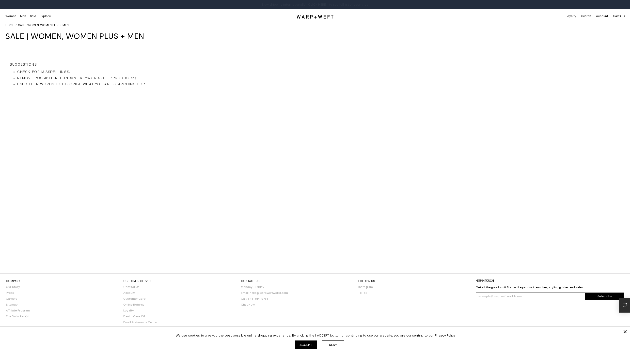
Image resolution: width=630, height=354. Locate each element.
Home (9, 25)
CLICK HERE (317, 4)
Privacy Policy (445, 335)
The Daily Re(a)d (17, 316)
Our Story (13, 287)
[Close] (625, 331)
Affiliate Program (18, 310)
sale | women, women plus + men (43, 25)
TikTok (362, 293)
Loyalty (571, 16)
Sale (33, 16)
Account (129, 293)
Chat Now (248, 305)
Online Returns (133, 305)
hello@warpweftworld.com (269, 293)
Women (10, 16)
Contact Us (131, 287)
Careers (11, 299)
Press (10, 293)
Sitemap (12, 305)
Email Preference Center (140, 322)
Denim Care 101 (134, 316)
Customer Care (134, 299)
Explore (45, 16)
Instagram (365, 287)
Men (23, 16)
